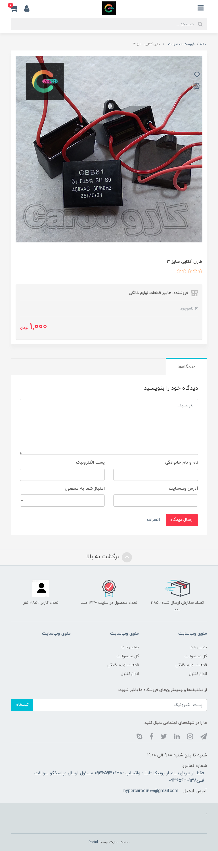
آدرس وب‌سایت (183, 489)
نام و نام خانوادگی (181, 463)
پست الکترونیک (90, 463)
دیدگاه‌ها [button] (186, 367)
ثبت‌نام (22, 705)
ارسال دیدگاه (182, 520)
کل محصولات (196, 656)
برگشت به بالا (103, 557)
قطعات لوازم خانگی (191, 665)
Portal (93, 842)
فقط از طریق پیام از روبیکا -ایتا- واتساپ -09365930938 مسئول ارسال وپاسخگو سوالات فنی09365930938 (119, 777)
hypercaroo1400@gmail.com (150, 791)
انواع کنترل (198, 674)
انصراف (153, 520)
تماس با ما (198, 647)
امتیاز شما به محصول (85, 489)
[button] (17, 8)
